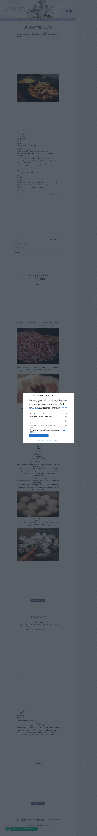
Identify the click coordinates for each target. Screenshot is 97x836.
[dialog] (48, 418)
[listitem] (48, 413)
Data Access (48, 440)
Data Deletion (41, 440)
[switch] (65, 416)
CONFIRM (39, 435)
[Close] (71, 396)
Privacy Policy (56, 440)
